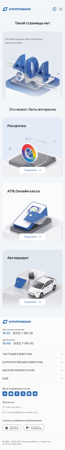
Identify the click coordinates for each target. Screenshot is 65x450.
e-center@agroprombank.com (21, 412)
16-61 (6, 333)
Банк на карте (13, 407)
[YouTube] (10, 393)
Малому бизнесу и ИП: (18, 370)
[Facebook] (23, 393)
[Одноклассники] (17, 393)
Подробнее (30, 170)
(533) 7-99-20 (23, 333)
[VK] (4, 393)
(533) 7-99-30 (23, 343)
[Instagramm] (29, 393)
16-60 (6, 343)
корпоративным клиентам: (22, 362)
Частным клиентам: (17, 354)
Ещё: (5, 378)
